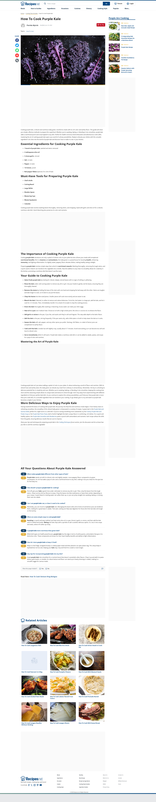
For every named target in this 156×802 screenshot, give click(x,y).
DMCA (104, 784)
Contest (120, 778)
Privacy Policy (106, 787)
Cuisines (77, 8)
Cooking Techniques (65, 422)
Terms (119, 784)
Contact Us (120, 775)
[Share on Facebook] (17, 40)
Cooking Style (60, 787)
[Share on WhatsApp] (17, 50)
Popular (116, 8)
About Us (105, 775)
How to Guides (36, 8)
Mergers (105, 781)
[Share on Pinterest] (101, 24)
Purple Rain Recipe (127, 47)
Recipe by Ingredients (84, 781)
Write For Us (106, 778)
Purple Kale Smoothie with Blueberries (45, 416)
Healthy (81, 775)
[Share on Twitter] (17, 45)
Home (22, 13)
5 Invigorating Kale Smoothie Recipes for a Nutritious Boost (128, 38)
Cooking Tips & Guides (32, 13)
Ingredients (51, 8)
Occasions (65, 8)
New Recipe (82, 778)
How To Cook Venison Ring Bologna (43, 576)
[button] (17, 60)
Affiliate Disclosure (122, 781)
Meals (58, 775)
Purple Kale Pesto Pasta (40, 414)
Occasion (59, 781)
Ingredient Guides (83, 787)
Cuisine (58, 784)
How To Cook (30, 31)
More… (127, 8)
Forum (119, 4)
